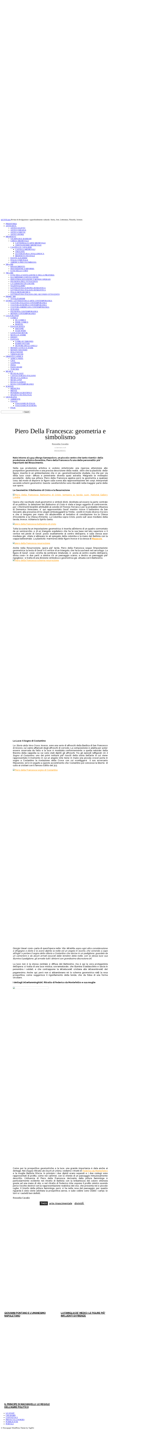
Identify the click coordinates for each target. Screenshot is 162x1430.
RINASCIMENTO (17, 266)
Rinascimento (60, 450)
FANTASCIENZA (17, 326)
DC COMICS (20, 320)
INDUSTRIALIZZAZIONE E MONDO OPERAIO (30, 279)
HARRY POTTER (22, 343)
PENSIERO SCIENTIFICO (21, 393)
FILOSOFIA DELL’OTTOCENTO (24, 281)
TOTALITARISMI (17, 299)
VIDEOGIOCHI (16, 354)
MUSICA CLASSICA (19, 378)
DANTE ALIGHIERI (18, 258)
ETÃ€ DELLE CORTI (19, 271)
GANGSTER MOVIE (19, 333)
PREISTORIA (11, 224)
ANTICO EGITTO (17, 228)
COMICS (14, 318)
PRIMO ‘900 (11, 296)
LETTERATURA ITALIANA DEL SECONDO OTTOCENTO (35, 294)
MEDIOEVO (11, 237)
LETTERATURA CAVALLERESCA (29, 254)
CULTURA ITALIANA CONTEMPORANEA (28, 303)
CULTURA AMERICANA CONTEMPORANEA (29, 307)
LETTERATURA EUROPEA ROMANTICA (28, 288)
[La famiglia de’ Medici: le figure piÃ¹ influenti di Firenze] (86, 1268)
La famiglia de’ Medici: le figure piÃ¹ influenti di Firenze (83, 1314)
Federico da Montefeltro (95, 1171)
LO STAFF (10, 1413)
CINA (12, 361)
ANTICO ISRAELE (18, 230)
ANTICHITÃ (11, 226)
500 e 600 (9, 264)
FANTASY (14, 339)
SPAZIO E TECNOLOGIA (21, 395)
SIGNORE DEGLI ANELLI (26, 346)
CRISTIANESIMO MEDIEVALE (28, 245)
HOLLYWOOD (16, 352)
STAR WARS (20, 331)
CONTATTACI (12, 1417)
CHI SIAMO (11, 1415)
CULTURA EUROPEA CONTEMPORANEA (28, 305)
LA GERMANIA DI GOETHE (22, 284)
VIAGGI (13, 401)
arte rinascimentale (60, 1203)
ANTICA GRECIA (17, 232)
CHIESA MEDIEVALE (19, 241)
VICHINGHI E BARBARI (20, 239)
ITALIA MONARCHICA (20, 292)
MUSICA (9, 371)
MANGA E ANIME (18, 335)
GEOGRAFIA (11, 397)
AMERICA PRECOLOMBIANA (23, 262)
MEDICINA (15, 388)
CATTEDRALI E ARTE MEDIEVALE (30, 243)
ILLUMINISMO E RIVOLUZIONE (24, 277)
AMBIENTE (15, 399)
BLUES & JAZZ (16, 373)
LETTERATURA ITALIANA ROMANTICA (28, 290)
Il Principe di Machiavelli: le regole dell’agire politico (27, 1405)
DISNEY (14, 337)
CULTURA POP (12, 316)
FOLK (13, 408)
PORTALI (10, 1424)
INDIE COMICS (21, 322)
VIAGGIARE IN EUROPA (26, 406)
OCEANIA (14, 309)
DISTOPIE (19, 329)
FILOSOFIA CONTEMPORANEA (24, 311)
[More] (97, 1215)
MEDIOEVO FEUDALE (25, 256)
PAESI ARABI (16, 367)
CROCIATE (20, 252)
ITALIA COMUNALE (19, 260)
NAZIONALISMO (17, 286)
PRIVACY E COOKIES (15, 1420)
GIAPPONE (15, 363)
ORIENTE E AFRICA (14, 356)
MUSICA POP (16, 380)
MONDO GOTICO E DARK (21, 348)
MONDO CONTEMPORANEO (23, 314)
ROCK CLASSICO (18, 382)
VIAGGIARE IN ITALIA (25, 403)
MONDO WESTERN (18, 350)
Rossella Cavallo (60, 444)
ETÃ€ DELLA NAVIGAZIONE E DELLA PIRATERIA (32, 275)
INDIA (13, 365)
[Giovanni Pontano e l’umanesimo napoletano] (30, 1268)
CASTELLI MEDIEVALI (25, 249)
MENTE (13, 391)
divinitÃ (79, 1203)
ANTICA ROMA (17, 234)
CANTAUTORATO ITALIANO (23, 376)
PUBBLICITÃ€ (12, 1422)
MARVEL (19, 324)
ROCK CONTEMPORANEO (22, 384)
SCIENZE (10, 386)
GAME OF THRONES (24, 341)
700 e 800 (9, 273)
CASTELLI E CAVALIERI (21, 247)
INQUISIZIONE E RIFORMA (22, 269)
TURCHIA (14, 369)
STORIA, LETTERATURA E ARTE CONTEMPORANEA (29, 301)
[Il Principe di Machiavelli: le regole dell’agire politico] (30, 1359)
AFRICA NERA (16, 358)
